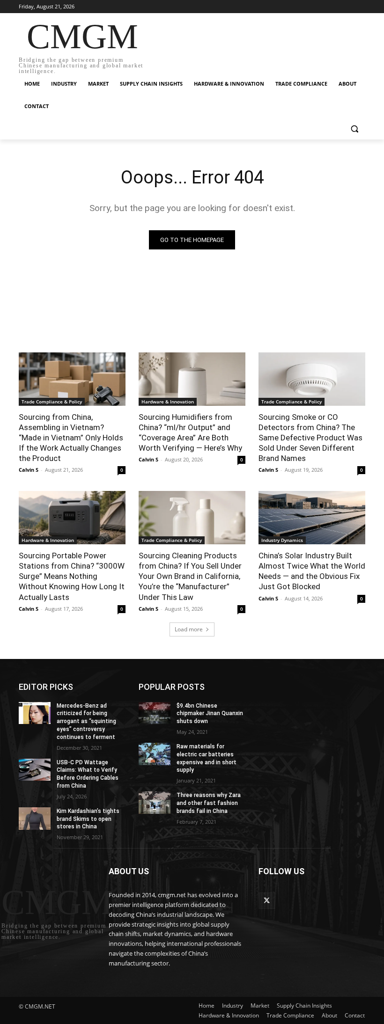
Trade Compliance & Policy (52, 401)
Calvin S (28, 469)
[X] (266, 900)
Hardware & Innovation (167, 401)
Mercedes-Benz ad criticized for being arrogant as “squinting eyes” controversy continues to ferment (86, 721)
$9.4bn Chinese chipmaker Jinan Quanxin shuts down (210, 713)
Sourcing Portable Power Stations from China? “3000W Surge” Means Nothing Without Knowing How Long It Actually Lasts (72, 576)
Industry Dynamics (282, 540)
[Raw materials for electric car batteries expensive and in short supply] (154, 754)
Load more (189, 629)
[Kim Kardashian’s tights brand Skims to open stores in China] (35, 818)
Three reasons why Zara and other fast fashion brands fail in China (209, 803)
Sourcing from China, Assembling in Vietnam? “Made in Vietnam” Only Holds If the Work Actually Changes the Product (71, 437)
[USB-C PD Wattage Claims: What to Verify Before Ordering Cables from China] (35, 770)
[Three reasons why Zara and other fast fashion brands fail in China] (154, 802)
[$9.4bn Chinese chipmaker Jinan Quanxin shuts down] (154, 713)
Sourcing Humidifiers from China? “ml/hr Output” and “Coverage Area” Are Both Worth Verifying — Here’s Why (190, 432)
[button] (354, 129)
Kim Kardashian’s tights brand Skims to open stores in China (88, 819)
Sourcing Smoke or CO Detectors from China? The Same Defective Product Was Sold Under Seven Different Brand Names (310, 437)
